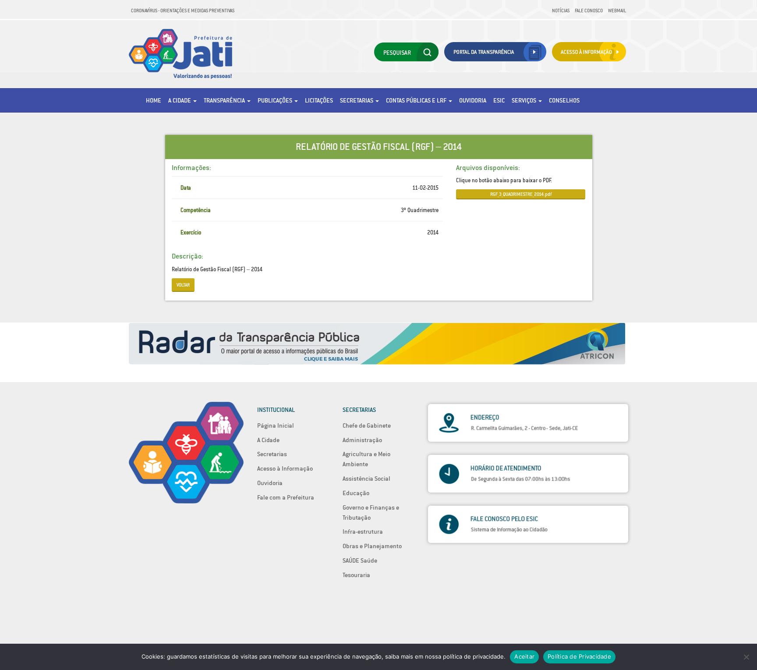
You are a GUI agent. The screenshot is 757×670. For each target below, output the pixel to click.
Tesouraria (356, 575)
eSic (499, 100)
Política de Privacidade (579, 656)
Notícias (561, 10)
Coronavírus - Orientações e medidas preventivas (182, 10)
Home (153, 100)
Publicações (276, 100)
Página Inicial (275, 425)
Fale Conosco (589, 10)
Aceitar (524, 656)
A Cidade (180, 100)
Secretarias (357, 100)
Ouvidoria (472, 100)
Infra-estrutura (363, 531)
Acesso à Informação (285, 468)
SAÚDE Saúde (360, 560)
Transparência (225, 100)
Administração (362, 440)
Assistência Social (366, 478)
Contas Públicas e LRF (417, 100)
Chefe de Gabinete (367, 425)
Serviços (525, 100)
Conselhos (564, 100)
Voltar (183, 285)
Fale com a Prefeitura (285, 497)
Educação (356, 493)
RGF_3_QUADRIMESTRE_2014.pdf (521, 194)
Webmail (617, 10)
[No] (746, 656)
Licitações (319, 100)
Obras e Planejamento (372, 546)
